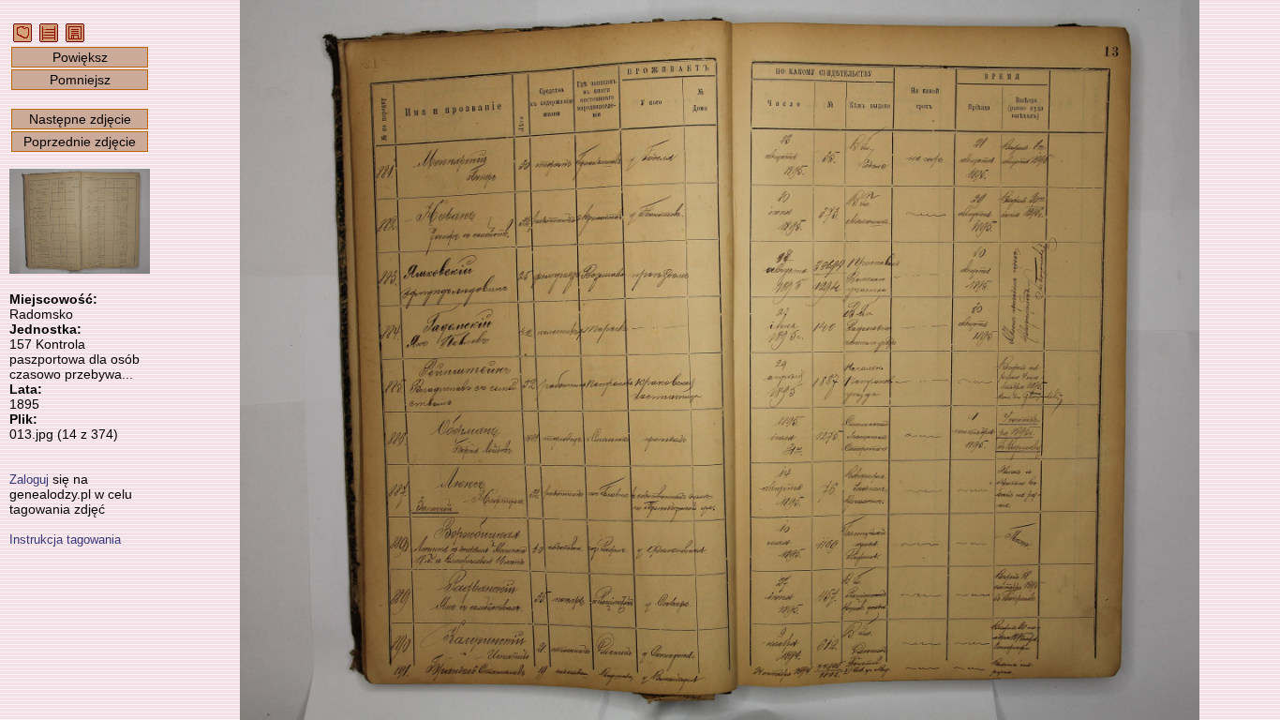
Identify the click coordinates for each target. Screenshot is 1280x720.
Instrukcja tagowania (65, 539)
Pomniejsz (80, 79)
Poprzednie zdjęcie (79, 141)
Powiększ (80, 57)
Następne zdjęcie (80, 119)
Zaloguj (29, 479)
